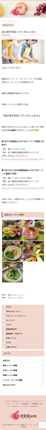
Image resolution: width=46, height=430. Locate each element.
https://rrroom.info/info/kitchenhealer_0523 (23, 159)
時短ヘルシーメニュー (16, 295)
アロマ (8, 325)
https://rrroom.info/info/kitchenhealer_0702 (23, 188)
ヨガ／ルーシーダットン (16, 316)
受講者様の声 (11, 329)
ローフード (10, 320)
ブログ (8, 342)
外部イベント (11, 338)
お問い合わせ (11, 347)
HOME (8, 307)
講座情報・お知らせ (14, 333)
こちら (27, 199)
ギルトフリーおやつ (15, 298)
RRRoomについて (13, 311)
